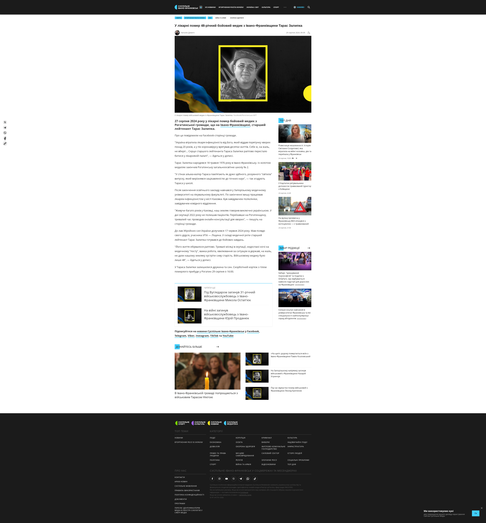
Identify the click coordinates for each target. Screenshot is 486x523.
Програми (180, 503)
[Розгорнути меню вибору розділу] (200, 7)
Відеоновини (269, 464)
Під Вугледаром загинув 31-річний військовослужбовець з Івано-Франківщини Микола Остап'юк (229, 296)
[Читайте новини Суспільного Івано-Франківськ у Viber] (233, 478)
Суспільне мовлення (186, 486)
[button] (5, 122)
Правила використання (187, 490)
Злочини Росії (269, 460)
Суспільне (244, 492)
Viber (191, 335)
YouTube (228, 335)
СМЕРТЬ (178, 18)
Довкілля (215, 446)
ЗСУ (210, 18)
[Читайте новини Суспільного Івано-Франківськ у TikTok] (254, 478)
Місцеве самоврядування (245, 454)
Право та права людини (218, 454)
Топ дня (292, 464)
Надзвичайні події (297, 442)
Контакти (180, 477)
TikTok (214, 335)
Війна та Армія (220, 18)
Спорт (276, 7)
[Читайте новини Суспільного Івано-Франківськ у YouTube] (226, 478)
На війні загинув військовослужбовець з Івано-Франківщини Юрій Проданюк (226, 314)
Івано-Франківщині (235, 125)
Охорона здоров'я (237, 18)
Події (212, 438)
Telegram (180, 335)
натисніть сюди (245, 495)
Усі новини (210, 7)
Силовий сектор (270, 453)
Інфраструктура (296, 446)
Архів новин (181, 481)
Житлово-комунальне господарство (273, 447)
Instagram (202, 335)
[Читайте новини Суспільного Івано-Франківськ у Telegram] (240, 478)
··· (285, 7)
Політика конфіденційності (189, 495)
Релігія (239, 460)
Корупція (240, 438)
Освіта (239, 442)
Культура (266, 7)
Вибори (266, 442)
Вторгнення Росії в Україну (231, 7)
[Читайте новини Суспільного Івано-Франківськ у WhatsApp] (247, 478)
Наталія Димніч (188, 32)
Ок (475, 513)
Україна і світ (253, 7)
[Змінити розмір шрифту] (309, 32)
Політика (215, 460)
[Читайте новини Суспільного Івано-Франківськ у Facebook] (212, 478)
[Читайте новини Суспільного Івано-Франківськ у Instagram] (219, 478)
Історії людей (295, 453)
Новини (179, 438)
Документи (181, 499)
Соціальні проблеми (298, 460)
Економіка (215, 442)
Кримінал (267, 438)
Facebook (253, 331)
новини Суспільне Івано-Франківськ (220, 331)
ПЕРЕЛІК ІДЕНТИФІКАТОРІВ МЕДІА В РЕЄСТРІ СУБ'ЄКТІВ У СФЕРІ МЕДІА (188, 510)
